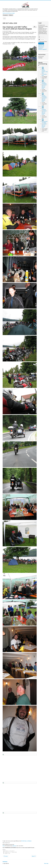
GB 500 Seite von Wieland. (26, 841)
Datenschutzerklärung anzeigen (9, 13)
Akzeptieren (5, 15)
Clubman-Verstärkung (44, 96)
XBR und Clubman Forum (43, 87)
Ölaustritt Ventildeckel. (44, 83)
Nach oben (46, 863)
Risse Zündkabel (44, 109)
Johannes (14, 845)
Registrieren (40, 45)
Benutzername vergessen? (41, 47)
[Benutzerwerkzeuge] (35, 27)
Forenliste (44, 74)
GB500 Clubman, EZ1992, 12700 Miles (45, 71)
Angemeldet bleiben (43, 41)
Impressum (5, 861)
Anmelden (41, 43)
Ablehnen (11, 15)
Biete (43, 75)
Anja (3, 845)
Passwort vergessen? (42, 49)
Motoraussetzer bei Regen (44, 122)
